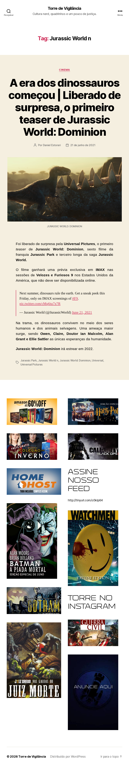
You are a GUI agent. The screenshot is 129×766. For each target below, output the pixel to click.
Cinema (64, 69)
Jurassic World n (48, 360)
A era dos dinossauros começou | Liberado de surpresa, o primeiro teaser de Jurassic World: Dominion (64, 107)
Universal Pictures (31, 364)
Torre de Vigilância (64, 8)
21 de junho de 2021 (82, 145)
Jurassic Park (28, 360)
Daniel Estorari (52, 145)
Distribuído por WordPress (67, 756)
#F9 (75, 298)
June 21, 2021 (82, 312)
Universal (97, 360)
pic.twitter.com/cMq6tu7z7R (39, 303)
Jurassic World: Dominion (75, 360)
